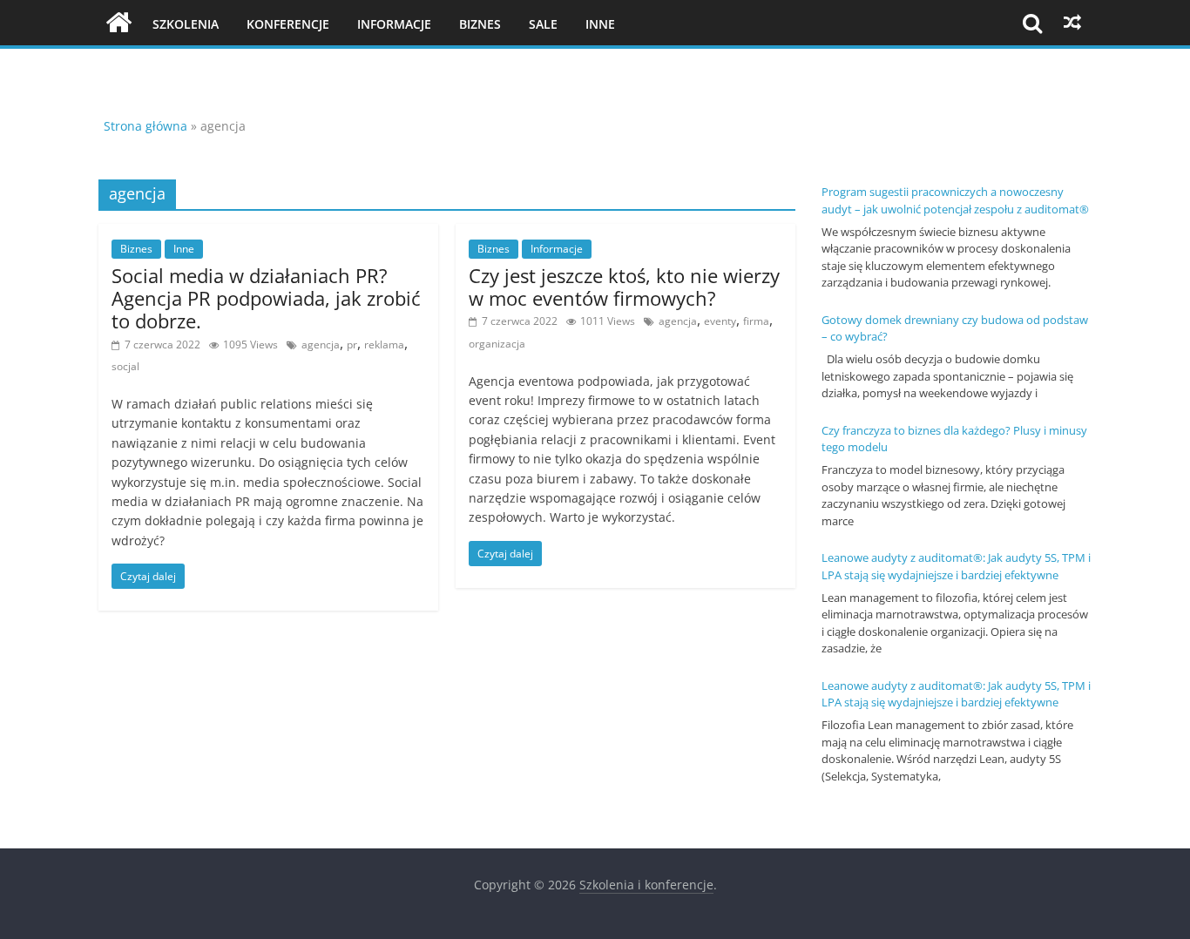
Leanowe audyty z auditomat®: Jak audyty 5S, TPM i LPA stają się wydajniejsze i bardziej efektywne (956, 566)
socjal (125, 366)
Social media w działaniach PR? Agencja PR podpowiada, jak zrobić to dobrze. (266, 298)
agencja (320, 344)
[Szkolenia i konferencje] (118, 23)
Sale (543, 24)
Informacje (394, 24)
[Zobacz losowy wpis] (1072, 23)
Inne (600, 24)
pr (352, 344)
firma (756, 321)
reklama (384, 344)
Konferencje (288, 24)
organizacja (497, 343)
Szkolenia (185, 24)
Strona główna (145, 126)
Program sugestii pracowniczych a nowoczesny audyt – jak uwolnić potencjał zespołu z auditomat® (955, 200)
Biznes (480, 24)
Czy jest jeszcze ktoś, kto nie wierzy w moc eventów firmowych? (624, 286)
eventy (720, 321)
